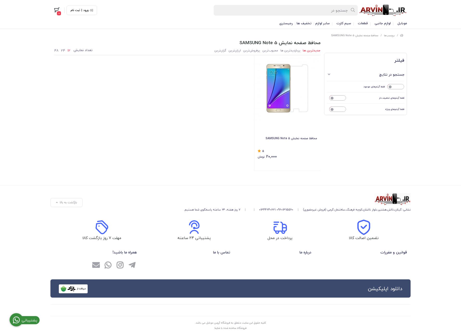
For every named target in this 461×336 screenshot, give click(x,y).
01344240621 (267, 209)
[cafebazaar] (73, 288)
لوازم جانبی (383, 23)
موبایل (402, 23)
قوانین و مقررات (393, 252)
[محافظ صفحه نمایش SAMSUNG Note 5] (297, 199)
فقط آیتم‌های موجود (374, 86)
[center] (353, 10)
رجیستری (286, 23)
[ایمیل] (96, 265)
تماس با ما (221, 252)
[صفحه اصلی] (401, 35)
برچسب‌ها (389, 35)
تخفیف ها (304, 23)
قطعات (363, 23)
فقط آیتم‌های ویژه (394, 109)
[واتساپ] (108, 265)
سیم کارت (343, 23)
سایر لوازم (322, 23)
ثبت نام (75, 10)
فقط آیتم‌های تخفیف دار (391, 98)
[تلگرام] (132, 265)
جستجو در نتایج (391, 74)
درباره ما (305, 252)
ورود (86, 10)
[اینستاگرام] (120, 265)
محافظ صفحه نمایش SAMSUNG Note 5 (354, 35)
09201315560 (285, 209)
